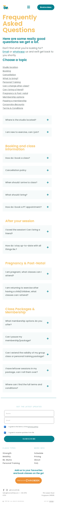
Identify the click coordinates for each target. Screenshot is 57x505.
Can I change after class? (16, 85)
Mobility (7, 456)
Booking (7, 71)
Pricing (37, 456)
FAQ (36, 463)
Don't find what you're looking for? (23, 48)
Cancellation (9, 74)
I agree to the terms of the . (23, 427)
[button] (28, 7)
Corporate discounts (13, 104)
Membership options (13, 97)
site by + (49, 501)
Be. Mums (7, 460)
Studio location (10, 67)
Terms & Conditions (13, 108)
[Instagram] (7, 490)
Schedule (38, 453)
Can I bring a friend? (13, 89)
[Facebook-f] (4, 490)
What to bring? (10, 78)
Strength (7, 453)
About (37, 460)
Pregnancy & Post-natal (15, 93)
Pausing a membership (15, 100)
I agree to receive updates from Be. (21, 432)
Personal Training (12, 82)
